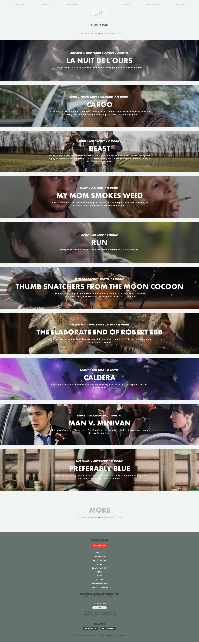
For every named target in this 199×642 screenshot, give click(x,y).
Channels (99, 556)
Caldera (99, 377)
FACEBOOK (92, 628)
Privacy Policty (105, 636)
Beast (99, 148)
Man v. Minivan (99, 423)
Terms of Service (106, 615)
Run (100, 242)
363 (89, 33)
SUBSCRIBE (101, 545)
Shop (100, 564)
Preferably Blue (99, 468)
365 (95, 33)
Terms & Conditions (118, 636)
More (99, 510)
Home (99, 553)
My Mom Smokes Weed (99, 195)
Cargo (99, 104)
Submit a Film (99, 568)
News (99, 572)
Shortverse (99, 560)
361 (82, 33)
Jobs (99, 575)
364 (92, 33)
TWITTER (109, 628)
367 (102, 33)
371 (115, 33)
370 (112, 33)
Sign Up (104, 587)
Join (99, 607)
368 (105, 33)
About (99, 579)
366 (99, 33)
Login (94, 587)
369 (108, 33)
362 (85, 33)
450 (120, 33)
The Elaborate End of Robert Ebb (99, 332)
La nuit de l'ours (99, 60)
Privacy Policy (92, 615)
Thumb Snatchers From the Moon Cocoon (99, 286)
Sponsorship (99, 583)
